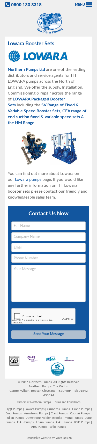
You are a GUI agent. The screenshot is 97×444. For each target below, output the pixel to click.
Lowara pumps (28, 179)
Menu (80, 4)
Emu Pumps (13, 413)
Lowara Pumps (34, 409)
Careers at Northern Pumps (34, 402)
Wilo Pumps (57, 426)
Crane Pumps (81, 409)
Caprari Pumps (80, 413)
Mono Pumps (73, 417)
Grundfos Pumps (58, 409)
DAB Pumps (25, 422)
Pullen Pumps (14, 417)
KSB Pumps (82, 422)
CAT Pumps (64, 422)
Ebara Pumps (45, 422)
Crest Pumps (59, 413)
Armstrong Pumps (36, 413)
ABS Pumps (39, 426)
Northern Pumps (48, 23)
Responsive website (38, 438)
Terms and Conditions (66, 402)
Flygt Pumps (13, 409)
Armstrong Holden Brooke (44, 417)
